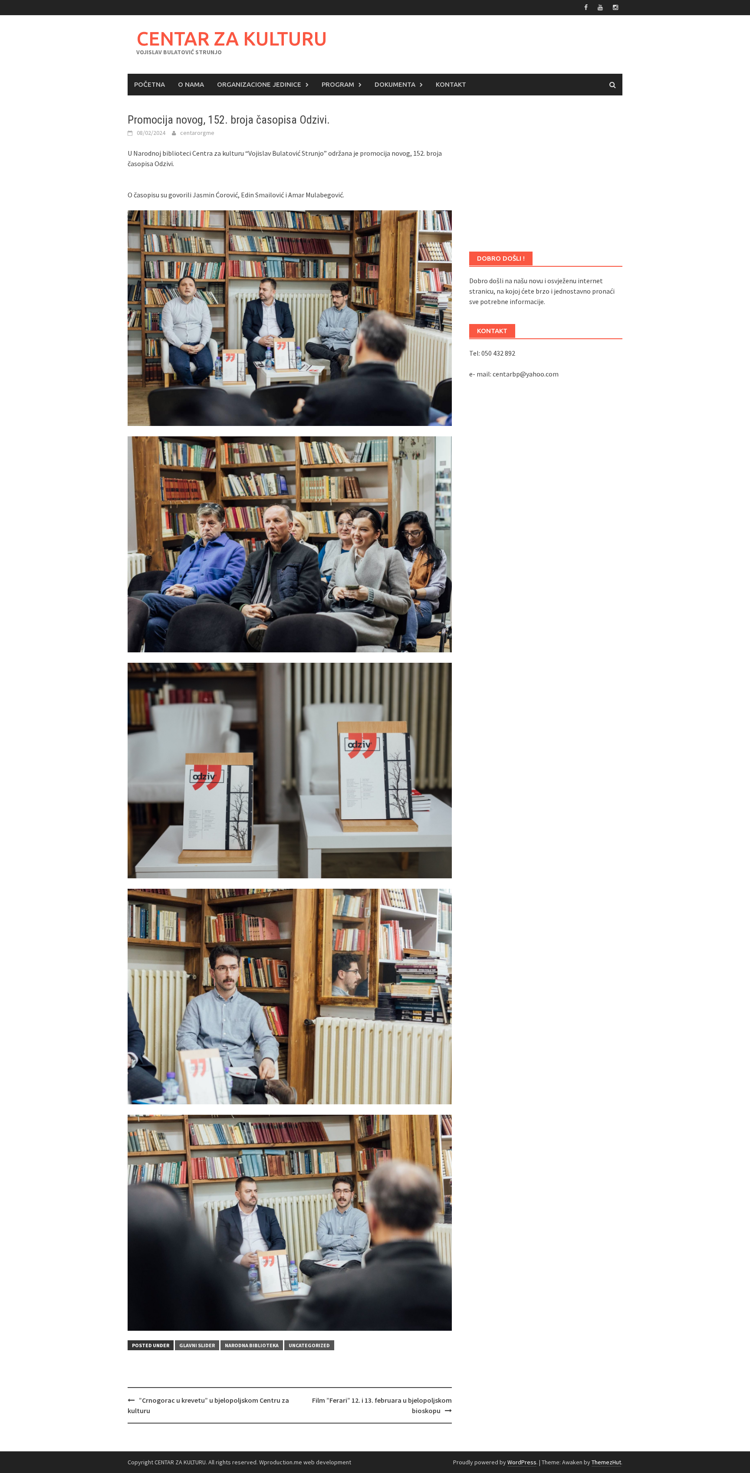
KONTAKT (451, 84)
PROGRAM (338, 84)
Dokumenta (395, 84)
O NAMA (191, 84)
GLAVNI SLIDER (197, 1345)
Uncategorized (309, 1345)
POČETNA (149, 84)
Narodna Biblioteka (252, 1345)
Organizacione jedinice (259, 84)
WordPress (521, 1462)
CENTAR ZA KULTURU (231, 38)
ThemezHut (606, 1462)
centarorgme (197, 133)
